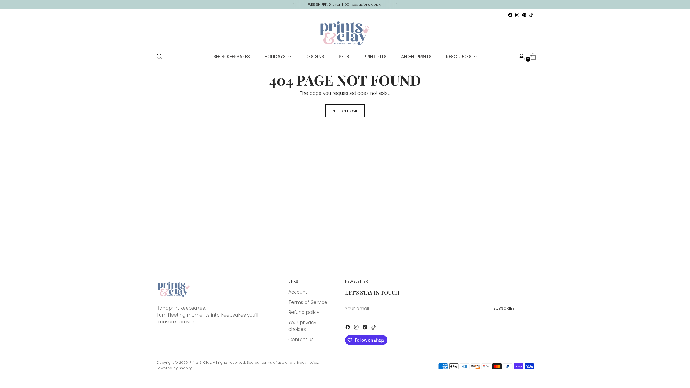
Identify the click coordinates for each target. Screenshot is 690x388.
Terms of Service (307, 302)
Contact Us (301, 339)
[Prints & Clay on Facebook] (510, 15)
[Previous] (293, 4)
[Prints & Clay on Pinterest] (524, 15)
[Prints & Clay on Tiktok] (531, 15)
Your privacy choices (302, 326)
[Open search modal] (159, 56)
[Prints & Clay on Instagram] (517, 15)
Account (297, 292)
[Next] (397, 4)
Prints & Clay (200, 362)
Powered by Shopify (174, 367)
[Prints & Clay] (345, 33)
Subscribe (504, 308)
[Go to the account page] (519, 56)
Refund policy (303, 312)
